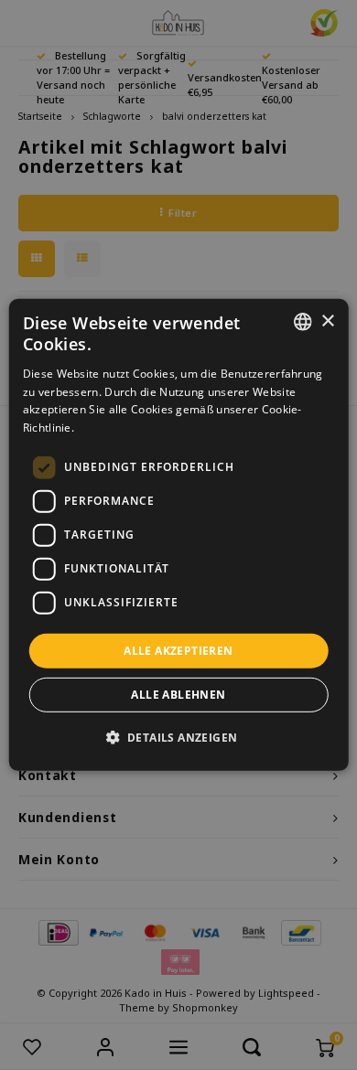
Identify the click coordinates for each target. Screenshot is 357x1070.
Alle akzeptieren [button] (178, 650)
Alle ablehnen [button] (178, 694)
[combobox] (302, 322)
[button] (179, 737)
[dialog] (179, 535)
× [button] (327, 320)
